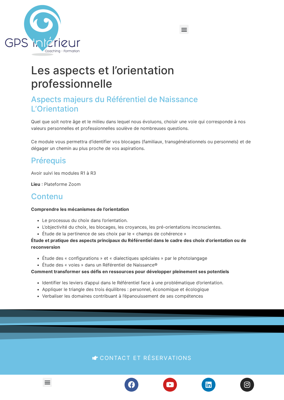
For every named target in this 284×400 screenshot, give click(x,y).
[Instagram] (247, 385)
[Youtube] (170, 385)
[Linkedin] (208, 385)
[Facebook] (131, 385)
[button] (184, 29)
